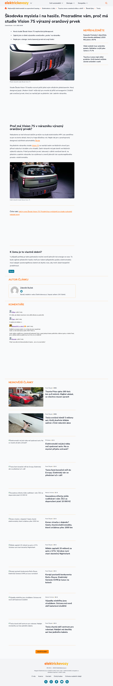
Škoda (37, 140)
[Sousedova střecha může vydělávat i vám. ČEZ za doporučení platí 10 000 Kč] (26, 501)
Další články (42, 652)
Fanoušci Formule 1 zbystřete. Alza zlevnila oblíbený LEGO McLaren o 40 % (95, 37)
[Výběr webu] (31, 3)
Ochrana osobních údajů (73, 676)
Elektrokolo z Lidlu (48, 8)
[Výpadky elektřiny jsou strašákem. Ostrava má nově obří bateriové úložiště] (26, 606)
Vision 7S (35, 145)
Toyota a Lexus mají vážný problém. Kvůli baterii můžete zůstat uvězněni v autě (94, 59)
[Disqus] (56, 330)
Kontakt (48, 676)
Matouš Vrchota (49, 492)
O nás (34, 676)
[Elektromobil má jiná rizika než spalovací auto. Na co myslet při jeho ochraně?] (26, 449)
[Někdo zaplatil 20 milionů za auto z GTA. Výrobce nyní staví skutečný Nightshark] (26, 554)
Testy (98, 8)
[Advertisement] (42, 108)
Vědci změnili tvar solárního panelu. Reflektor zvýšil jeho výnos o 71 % (94, 48)
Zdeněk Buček (8, 25)
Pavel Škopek (48, 388)
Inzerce (40, 676)
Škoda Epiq (90, 8)
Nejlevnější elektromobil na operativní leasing (23, 8)
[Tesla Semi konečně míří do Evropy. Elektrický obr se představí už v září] (26, 475)
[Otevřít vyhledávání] (106, 3)
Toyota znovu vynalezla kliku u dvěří (70, 8)
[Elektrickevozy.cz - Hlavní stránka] (17, 3)
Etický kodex (58, 676)
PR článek (47, 440)
